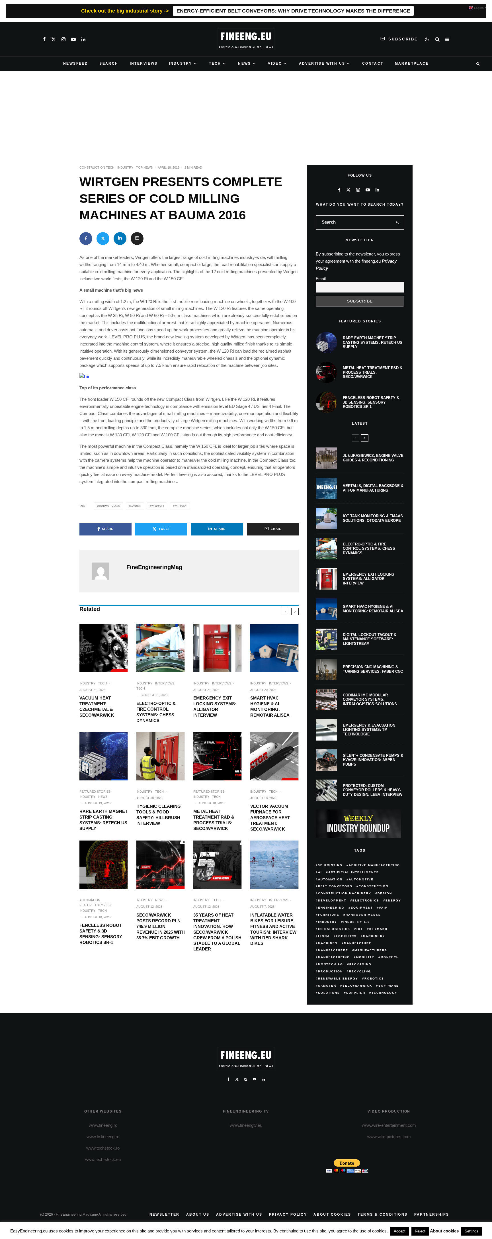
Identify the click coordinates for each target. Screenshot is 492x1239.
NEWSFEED (75, 64)
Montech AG (330, 964)
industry (327, 921)
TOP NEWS (144, 167)
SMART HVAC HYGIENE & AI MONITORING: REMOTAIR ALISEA (270, 706)
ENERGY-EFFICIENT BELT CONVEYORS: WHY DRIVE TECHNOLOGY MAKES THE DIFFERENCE (293, 11)
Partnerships (431, 1214)
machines (328, 943)
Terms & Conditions (382, 1214)
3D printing (330, 865)
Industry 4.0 (356, 921)
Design (385, 893)
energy (393, 900)
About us (198, 1214)
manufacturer (333, 950)
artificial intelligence (353, 872)
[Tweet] (103, 238)
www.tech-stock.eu (103, 1159)
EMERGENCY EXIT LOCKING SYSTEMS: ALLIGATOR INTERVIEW (214, 706)
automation (330, 879)
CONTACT (373, 64)
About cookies (332, 1214)
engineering (331, 907)
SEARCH (108, 64)
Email (321, 278)
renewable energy (338, 978)
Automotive (361, 879)
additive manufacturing (374, 865)
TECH (215, 64)
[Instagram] (63, 39)
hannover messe (363, 914)
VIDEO (275, 64)
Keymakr (378, 929)
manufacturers (370, 950)
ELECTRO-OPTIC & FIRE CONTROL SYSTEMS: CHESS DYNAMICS (156, 712)
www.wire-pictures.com (389, 1136)
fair (383, 907)
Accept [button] (399, 1231)
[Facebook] (44, 39)
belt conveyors (335, 886)
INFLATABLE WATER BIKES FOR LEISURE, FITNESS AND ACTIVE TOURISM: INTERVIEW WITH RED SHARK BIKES (273, 929)
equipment (362, 907)
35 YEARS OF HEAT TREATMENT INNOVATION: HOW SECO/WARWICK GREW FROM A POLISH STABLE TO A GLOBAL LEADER (217, 932)
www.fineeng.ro (103, 1125)
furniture (328, 914)
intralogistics (334, 929)
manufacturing (334, 957)
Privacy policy (288, 1214)
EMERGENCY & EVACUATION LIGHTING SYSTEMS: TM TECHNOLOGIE (369, 729)
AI (320, 872)
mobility (365, 957)
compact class (109, 506)
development (332, 900)
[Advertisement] (246, 114)
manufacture (358, 943)
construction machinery (344, 893)
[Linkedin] (83, 39)
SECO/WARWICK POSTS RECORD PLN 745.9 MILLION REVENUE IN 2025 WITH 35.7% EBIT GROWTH (160, 926)
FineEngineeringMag (154, 567)
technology (384, 992)
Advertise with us (239, 1214)
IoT (359, 929)
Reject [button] (420, 1231)
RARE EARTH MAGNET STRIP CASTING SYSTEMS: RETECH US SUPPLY (103, 820)
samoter (327, 985)
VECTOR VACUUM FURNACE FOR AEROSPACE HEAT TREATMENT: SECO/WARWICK (270, 817)
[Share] (85, 238)
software (388, 985)
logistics (346, 936)
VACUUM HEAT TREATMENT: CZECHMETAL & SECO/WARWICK (96, 706)
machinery (374, 936)
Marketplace (412, 64)
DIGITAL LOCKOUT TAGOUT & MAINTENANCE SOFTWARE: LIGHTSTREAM (369, 639)
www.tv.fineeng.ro (103, 1136)
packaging (360, 964)
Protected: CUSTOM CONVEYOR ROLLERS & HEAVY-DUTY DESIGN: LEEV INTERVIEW (372, 790)
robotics (374, 978)
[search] (398, 222)
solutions (329, 992)
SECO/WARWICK (357, 985)
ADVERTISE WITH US (322, 64)
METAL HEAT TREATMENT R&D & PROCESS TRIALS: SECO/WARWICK (213, 820)
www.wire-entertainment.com (389, 1125)
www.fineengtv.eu (246, 1125)
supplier (355, 992)
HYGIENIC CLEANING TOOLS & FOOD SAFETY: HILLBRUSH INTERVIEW (158, 815)
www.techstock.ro (103, 1148)
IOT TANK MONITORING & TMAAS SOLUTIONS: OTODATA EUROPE (373, 518)
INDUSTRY (180, 64)
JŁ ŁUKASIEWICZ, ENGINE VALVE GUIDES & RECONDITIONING (373, 457)
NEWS (244, 64)
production (330, 971)
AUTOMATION (89, 900)
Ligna (324, 936)
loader (135, 506)
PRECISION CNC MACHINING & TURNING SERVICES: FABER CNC (373, 669)
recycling (360, 971)
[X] (53, 39)
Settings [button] (471, 1231)
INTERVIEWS (144, 64)
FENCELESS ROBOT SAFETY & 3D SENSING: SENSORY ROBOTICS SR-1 (100, 934)
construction (373, 886)
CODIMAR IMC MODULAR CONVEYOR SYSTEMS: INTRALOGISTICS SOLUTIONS (370, 699)
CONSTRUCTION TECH (96, 167)
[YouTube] (73, 39)
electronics (365, 900)
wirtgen (181, 506)
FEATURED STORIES (94, 791)
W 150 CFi (157, 506)
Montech (390, 957)
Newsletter (164, 1214)
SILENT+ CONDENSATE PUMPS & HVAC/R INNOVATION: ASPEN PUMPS (373, 759)
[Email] (137, 238)
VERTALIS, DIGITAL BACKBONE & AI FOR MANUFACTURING (373, 488)
